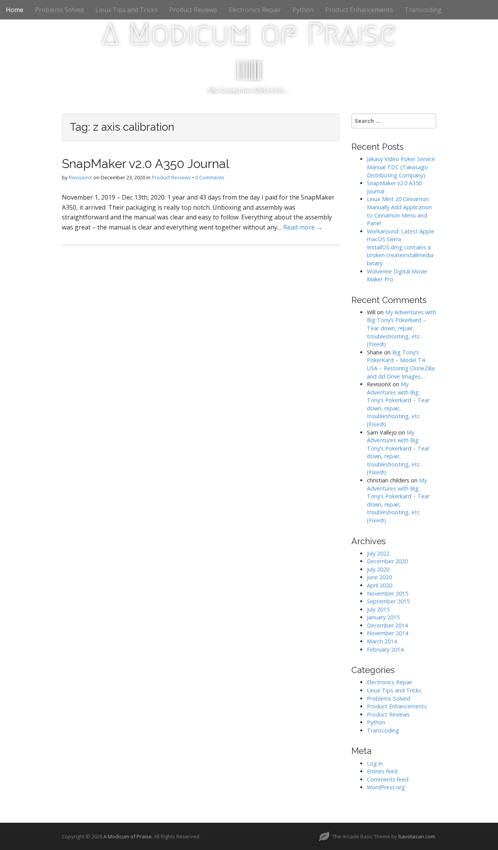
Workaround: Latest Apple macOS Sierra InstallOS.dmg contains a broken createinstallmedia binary (400, 247)
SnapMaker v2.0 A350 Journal (145, 163)
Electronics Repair (255, 9)
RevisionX (80, 177)
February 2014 (385, 649)
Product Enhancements (359, 9)
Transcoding (423, 9)
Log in (375, 763)
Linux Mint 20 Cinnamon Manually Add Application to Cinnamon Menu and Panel (399, 211)
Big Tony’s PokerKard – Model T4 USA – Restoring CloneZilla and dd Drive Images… (401, 364)
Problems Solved (59, 9)
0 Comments (209, 177)
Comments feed (388, 779)
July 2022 (378, 553)
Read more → (303, 227)
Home (14, 9)
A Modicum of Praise (249, 34)
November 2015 (387, 593)
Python (303, 9)
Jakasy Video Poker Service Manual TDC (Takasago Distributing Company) (401, 167)
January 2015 (383, 617)
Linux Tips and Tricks (126, 9)
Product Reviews (193, 9)
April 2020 (379, 585)
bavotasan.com (416, 836)
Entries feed (382, 771)
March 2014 (382, 641)
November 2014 (387, 633)
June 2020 (379, 577)
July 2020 (378, 569)
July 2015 (378, 609)
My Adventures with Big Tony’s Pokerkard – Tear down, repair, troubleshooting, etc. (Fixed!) (401, 328)
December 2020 (387, 561)
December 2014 (387, 625)
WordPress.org (386, 787)
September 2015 (388, 601)
